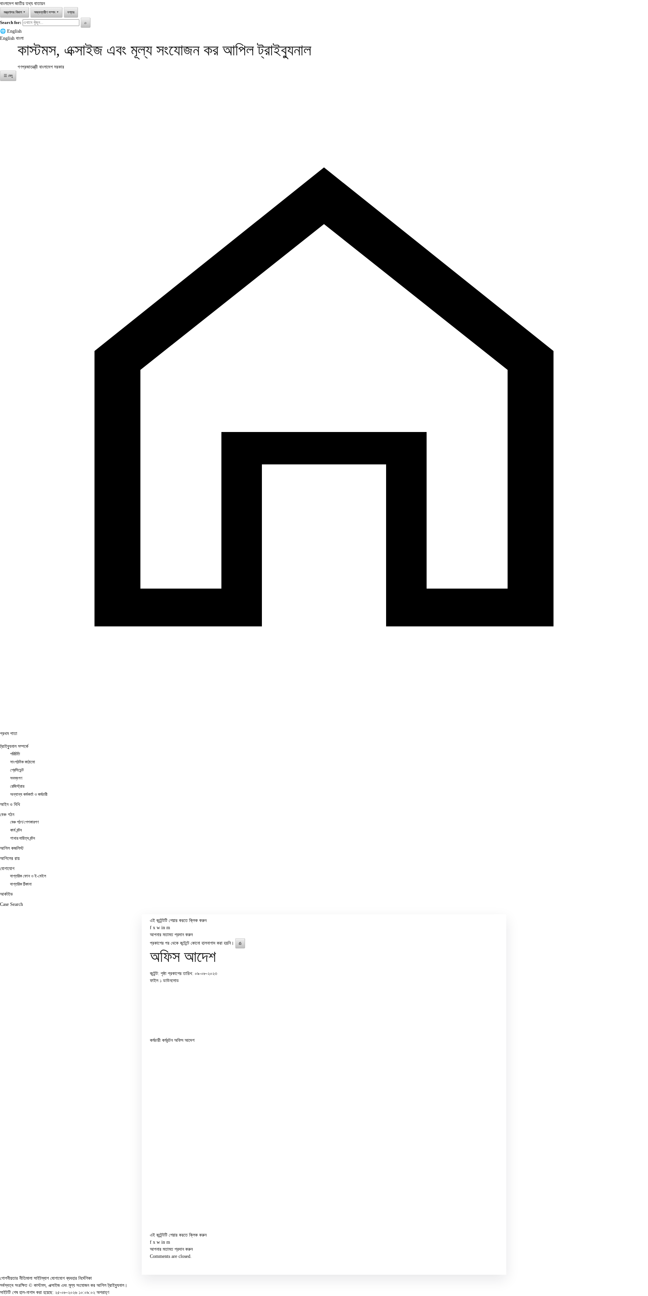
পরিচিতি (15, 754)
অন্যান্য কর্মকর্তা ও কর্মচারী (28, 794)
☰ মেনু (8, 76)
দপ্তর (71, 12)
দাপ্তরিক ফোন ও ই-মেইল (28, 876)
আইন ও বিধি (10, 804)
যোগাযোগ (7, 868)
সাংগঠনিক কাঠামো (22, 762)
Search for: (10, 22)
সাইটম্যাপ (41, 1278)
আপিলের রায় (10, 858)
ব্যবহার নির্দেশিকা (79, 1278)
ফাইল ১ (156, 980)
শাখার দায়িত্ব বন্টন (22, 838)
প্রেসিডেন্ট (17, 770)
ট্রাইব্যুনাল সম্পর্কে (14, 746)
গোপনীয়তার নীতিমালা (16, 1278)
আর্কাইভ (6, 894)
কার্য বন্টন (16, 830)
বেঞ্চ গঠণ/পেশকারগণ (24, 822)
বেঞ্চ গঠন (7, 814)
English (14, 31)
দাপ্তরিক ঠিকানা (21, 884)
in (163, 927)
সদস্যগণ (16, 778)
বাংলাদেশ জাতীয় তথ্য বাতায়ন (22, 3)
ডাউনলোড (171, 980)
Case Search (11, 904)
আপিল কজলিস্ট (12, 848)
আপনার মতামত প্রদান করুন (171, 934)
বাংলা (20, 38)
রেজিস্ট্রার (17, 786)
